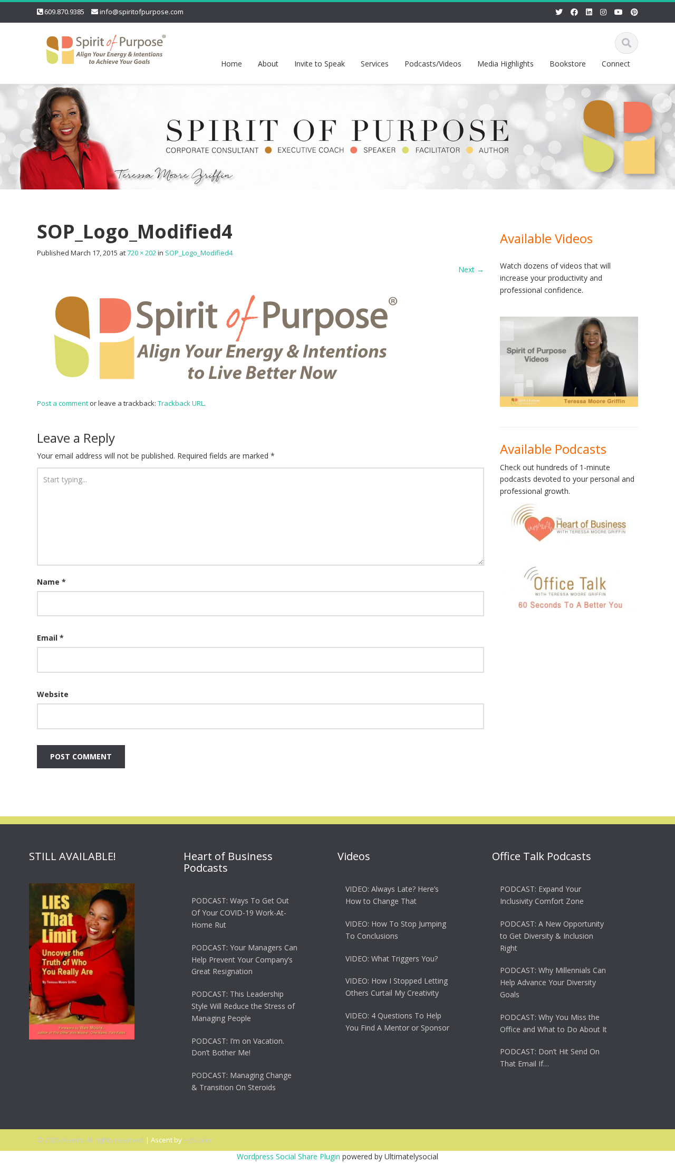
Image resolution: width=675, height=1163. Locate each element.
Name (51, 582)
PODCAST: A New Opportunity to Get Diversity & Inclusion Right (552, 935)
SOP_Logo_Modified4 (199, 253)
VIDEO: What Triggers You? (391, 958)
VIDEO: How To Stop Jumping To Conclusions (395, 929)
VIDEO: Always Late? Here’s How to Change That (392, 895)
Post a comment (62, 403)
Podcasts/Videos (432, 64)
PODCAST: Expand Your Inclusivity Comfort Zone (542, 895)
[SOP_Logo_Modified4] (227, 336)
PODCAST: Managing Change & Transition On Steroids (241, 1081)
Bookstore (567, 64)
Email (50, 638)
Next (471, 269)
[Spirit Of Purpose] (106, 47)
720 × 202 (141, 253)
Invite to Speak (319, 64)
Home (231, 64)
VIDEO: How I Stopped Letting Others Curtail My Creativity (396, 987)
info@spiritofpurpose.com (142, 11)
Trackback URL (181, 403)
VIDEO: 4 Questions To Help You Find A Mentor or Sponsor (397, 1021)
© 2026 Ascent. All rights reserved (90, 1140)
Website (53, 694)
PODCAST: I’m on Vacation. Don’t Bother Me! (237, 1046)
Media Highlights (505, 64)
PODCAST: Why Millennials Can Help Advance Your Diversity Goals (553, 982)
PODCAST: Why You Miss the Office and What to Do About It (553, 1023)
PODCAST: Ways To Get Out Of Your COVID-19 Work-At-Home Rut (240, 912)
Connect (616, 64)
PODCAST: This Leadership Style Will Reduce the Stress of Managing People (243, 1005)
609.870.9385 (64, 11)
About (268, 64)
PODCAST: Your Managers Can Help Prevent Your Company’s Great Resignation (244, 959)
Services (375, 64)
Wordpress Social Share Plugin (289, 1156)
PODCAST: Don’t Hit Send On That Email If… (550, 1057)
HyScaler (198, 1140)
